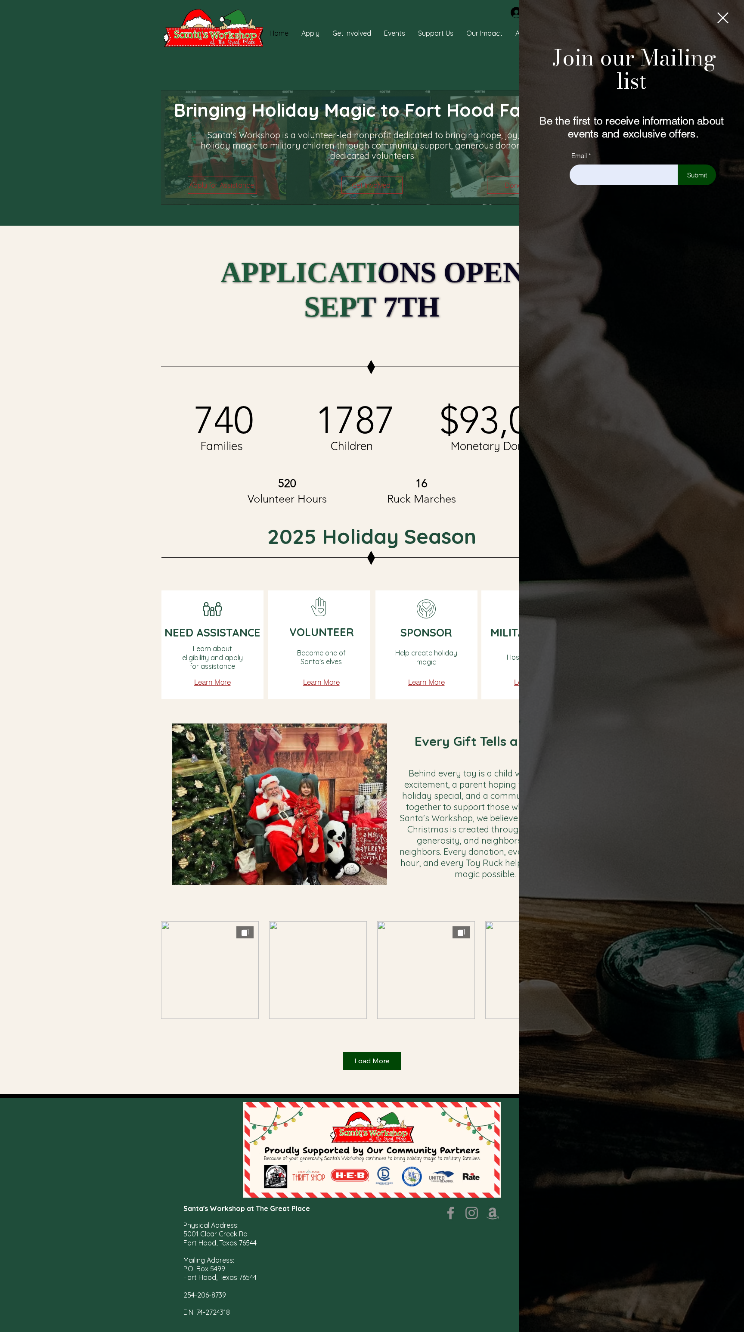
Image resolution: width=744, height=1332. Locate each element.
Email (579, 155)
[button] (722, 18)
